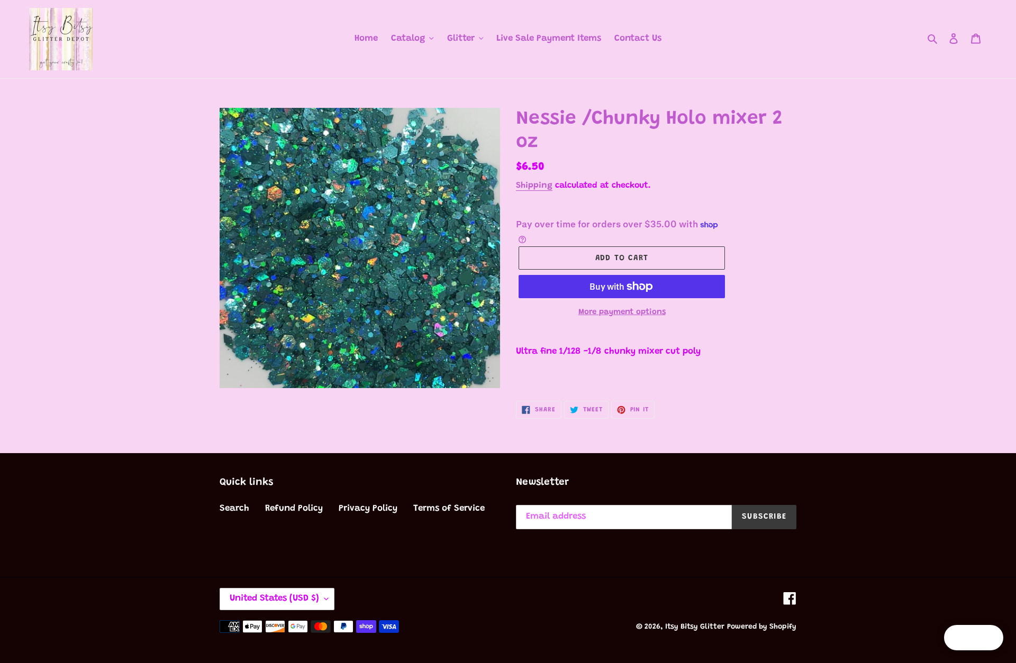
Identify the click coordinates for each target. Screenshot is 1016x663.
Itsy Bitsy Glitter (694, 627)
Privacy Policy (368, 508)
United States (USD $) (274, 598)
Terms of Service (449, 508)
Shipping (534, 185)
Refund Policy (294, 508)
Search (234, 508)
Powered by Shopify (761, 627)
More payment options (622, 312)
